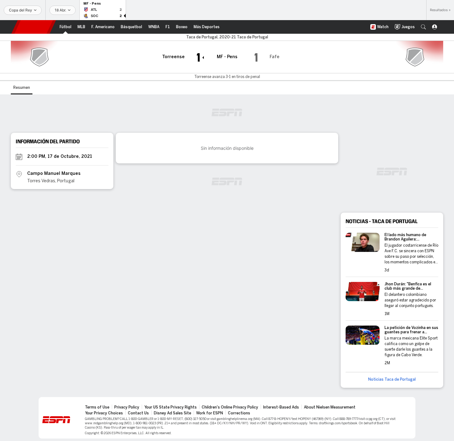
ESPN (33, 27)
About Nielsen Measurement (329, 407)
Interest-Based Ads (281, 407)
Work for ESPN (209, 413)
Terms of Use (97, 407)
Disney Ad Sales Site (172, 413)
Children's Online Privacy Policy (230, 407)
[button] (423, 26)
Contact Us (138, 413)
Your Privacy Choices (104, 413)
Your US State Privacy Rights (170, 407)
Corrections (239, 413)
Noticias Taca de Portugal (392, 379)
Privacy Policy (126, 407)
